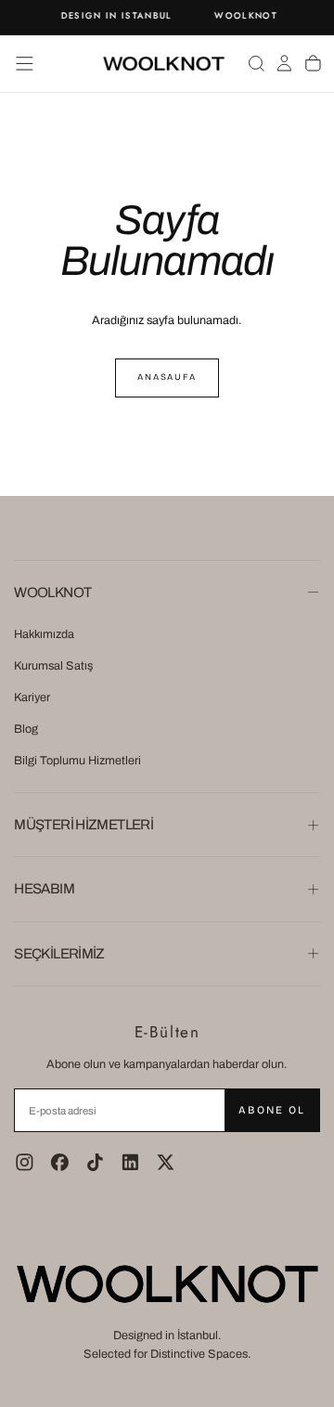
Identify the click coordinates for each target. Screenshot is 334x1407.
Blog (26, 729)
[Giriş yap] (284, 63)
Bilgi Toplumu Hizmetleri (77, 760)
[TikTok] (95, 1162)
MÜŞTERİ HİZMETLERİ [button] (83, 824)
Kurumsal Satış (53, 665)
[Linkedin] (130, 1162)
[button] (24, 63)
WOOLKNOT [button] (52, 592)
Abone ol (271, 1109)
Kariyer (32, 697)
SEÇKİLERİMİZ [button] (59, 953)
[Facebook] (60, 1162)
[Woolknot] (167, 1283)
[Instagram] (24, 1162)
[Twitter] (165, 1162)
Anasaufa (167, 377)
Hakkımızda (44, 634)
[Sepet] (313, 63)
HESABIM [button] (44, 888)
